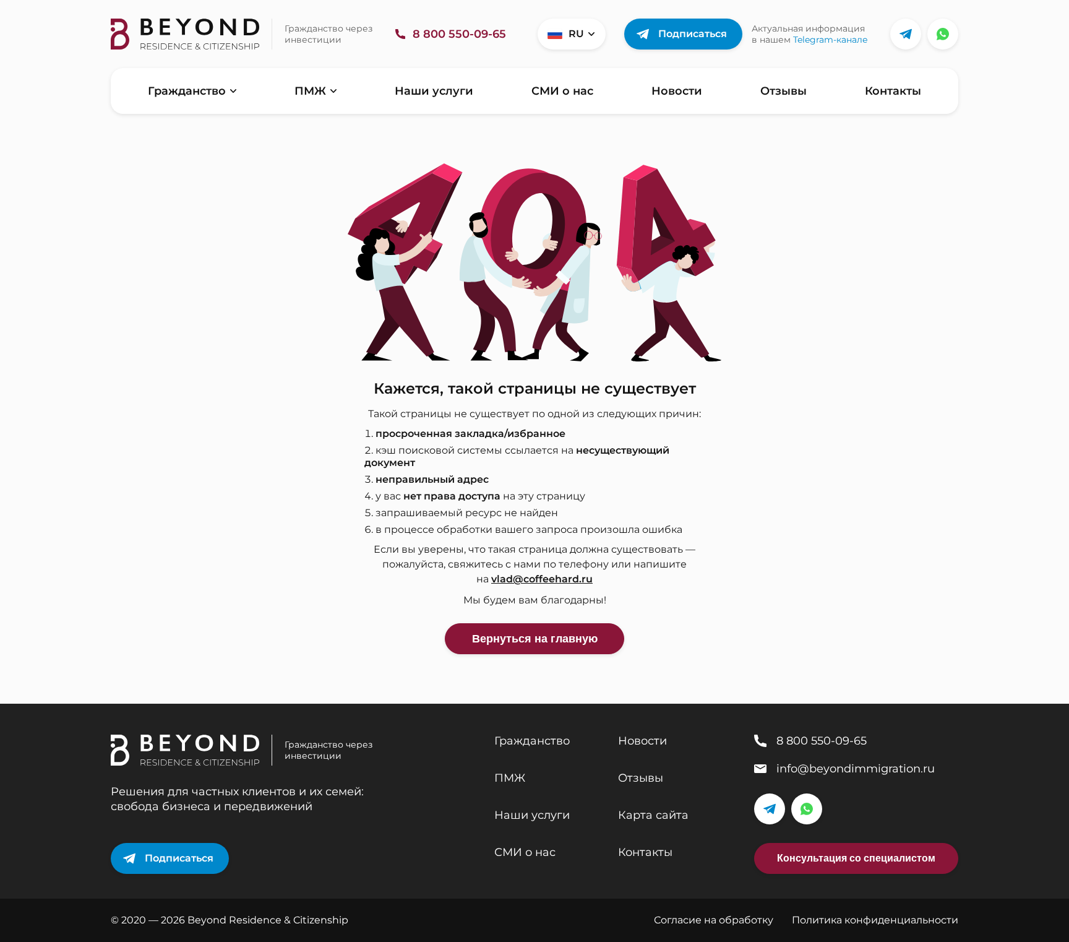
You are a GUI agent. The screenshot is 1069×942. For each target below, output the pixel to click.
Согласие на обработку (713, 920)
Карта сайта (653, 815)
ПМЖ (310, 91)
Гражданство (187, 91)
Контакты (893, 91)
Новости (676, 91)
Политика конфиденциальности (875, 920)
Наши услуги (434, 91)
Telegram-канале (830, 39)
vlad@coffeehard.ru (542, 579)
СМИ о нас (562, 91)
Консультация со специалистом (856, 858)
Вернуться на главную (535, 639)
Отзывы (783, 91)
